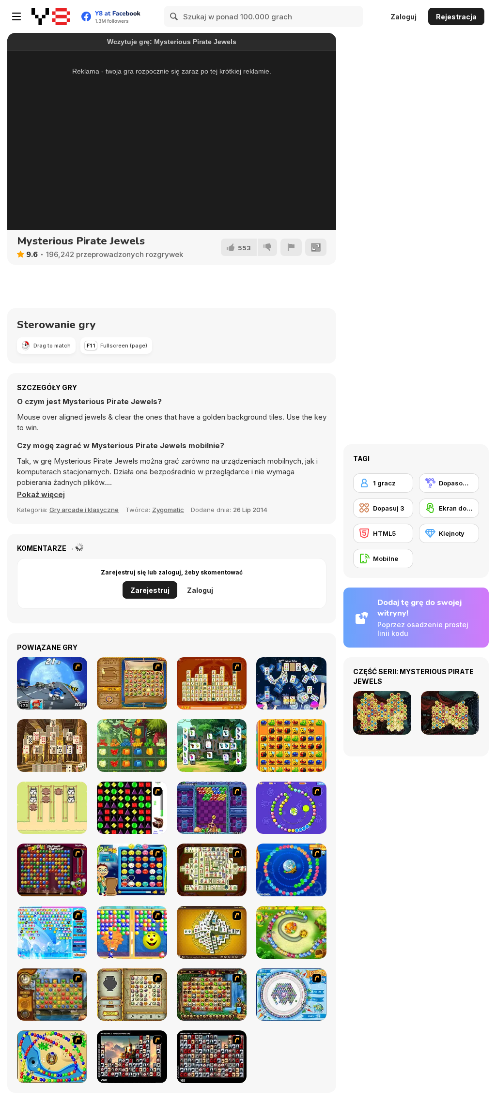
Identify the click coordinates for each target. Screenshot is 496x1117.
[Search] (174, 16)
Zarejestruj (150, 590)
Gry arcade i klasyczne (84, 509)
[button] (41, 494)
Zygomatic (168, 509)
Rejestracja (456, 17)
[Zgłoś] (291, 247)
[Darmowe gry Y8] (51, 16)
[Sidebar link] (16, 16)
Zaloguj (403, 17)
